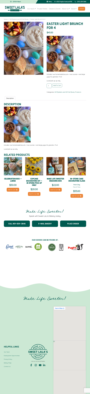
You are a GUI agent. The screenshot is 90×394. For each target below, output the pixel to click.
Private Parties (42, 9)
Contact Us (7, 366)
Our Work (30, 9)
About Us (65, 9)
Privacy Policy (8, 359)
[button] (40, 24)
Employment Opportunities (12, 355)
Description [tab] (10, 98)
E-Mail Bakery (45, 223)
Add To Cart (57, 85)
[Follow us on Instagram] (36, 365)
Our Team (7, 352)
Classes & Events (55, 9)
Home (6, 19)
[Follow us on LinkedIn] (44, 365)
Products (78, 92)
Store (73, 9)
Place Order (73, 223)
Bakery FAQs (7, 363)
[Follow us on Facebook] (31, 365)
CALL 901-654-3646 (16, 223)
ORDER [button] (81, 9)
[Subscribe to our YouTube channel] (40, 365)
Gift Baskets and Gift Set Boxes (19, 19)
